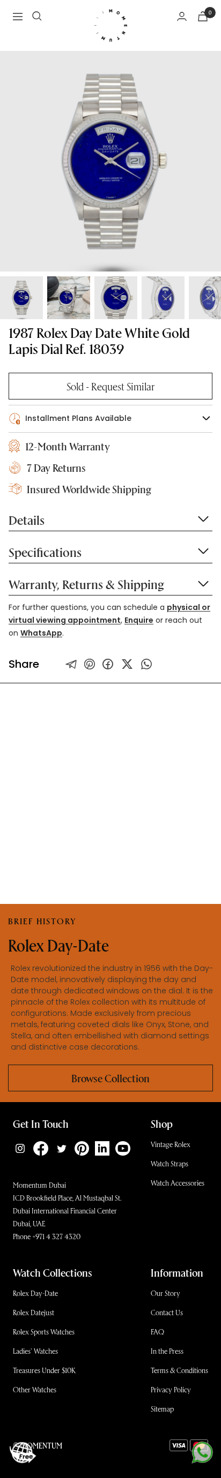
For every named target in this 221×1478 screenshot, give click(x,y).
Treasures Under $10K (44, 1370)
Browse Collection (110, 1078)
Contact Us (167, 1312)
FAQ (157, 1331)
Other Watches (34, 1389)
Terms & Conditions (179, 1370)
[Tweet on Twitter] (71, 664)
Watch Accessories (177, 1182)
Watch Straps (169, 1163)
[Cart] (202, 16)
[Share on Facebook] (107, 664)
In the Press (167, 1350)
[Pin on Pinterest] (89, 664)
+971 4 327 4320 (56, 1236)
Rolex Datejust (33, 1312)
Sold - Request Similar (110, 386)
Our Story (165, 1293)
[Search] (37, 16)
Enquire (138, 620)
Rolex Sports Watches (44, 1331)
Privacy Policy (171, 1389)
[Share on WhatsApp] (146, 664)
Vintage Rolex (170, 1144)
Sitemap (162, 1408)
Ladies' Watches (35, 1350)
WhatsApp (41, 633)
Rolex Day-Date (35, 1293)
